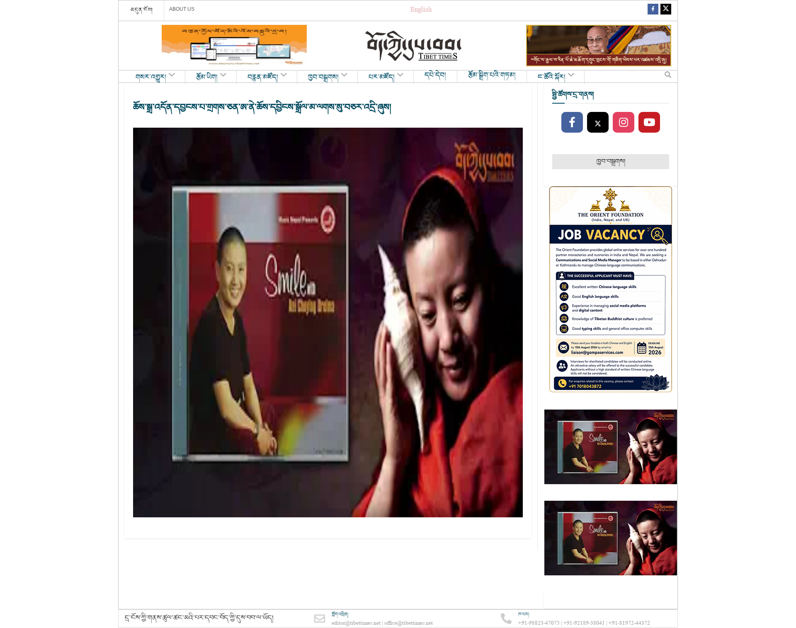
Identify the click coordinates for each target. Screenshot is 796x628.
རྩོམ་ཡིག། (207, 77)
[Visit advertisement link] (234, 45)
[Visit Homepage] (414, 46)
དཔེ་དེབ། (435, 75)
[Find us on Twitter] (665, 10)
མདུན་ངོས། (142, 10)
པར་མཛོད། (382, 77)
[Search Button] (668, 76)
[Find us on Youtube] (649, 122)
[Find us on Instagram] (623, 122)
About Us (181, 9)
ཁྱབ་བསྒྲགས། (323, 77)
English (421, 10)
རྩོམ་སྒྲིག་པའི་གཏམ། (492, 75)
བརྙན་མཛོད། (263, 77)
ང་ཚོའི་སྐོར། (551, 77)
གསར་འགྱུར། (151, 77)
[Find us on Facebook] (653, 10)
